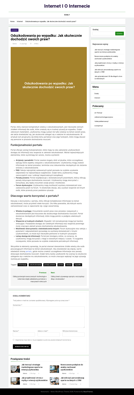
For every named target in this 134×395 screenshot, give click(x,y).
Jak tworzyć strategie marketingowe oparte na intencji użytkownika (31, 367)
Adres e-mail (43, 331)
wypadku (78, 265)
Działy (67, 15)
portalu (29, 251)
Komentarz (17, 305)
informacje (22, 265)
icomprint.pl (99, 126)
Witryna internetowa (69, 331)
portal (60, 265)
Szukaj (95, 29)
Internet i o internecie (67, 6)
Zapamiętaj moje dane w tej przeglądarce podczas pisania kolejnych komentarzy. (43, 340)
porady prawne (49, 265)
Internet (14, 30)
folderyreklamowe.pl (101, 121)
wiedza (68, 265)
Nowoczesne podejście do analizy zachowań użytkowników (72, 367)
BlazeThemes (88, 391)
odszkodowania (35, 265)
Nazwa (16, 331)
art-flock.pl (98, 113)
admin (15, 43)
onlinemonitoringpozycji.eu (104, 117)
